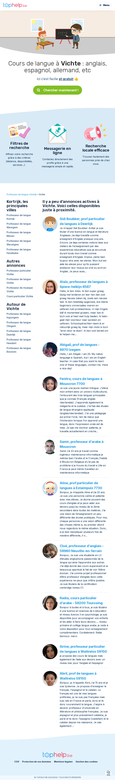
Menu (106, 5)
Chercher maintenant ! (60, 90)
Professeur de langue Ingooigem (19, 315)
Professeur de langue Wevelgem (19, 242)
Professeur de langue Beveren (19, 350)
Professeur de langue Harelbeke (19, 251)
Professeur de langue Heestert (19, 341)
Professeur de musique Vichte (20, 289)
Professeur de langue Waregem (19, 225)
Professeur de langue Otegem (19, 324)
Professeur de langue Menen (19, 234)
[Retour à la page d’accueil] (15, 5)
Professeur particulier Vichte (19, 272)
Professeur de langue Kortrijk (19, 217)
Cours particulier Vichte (20, 296)
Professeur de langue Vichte (19, 281)
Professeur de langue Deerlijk (19, 332)
